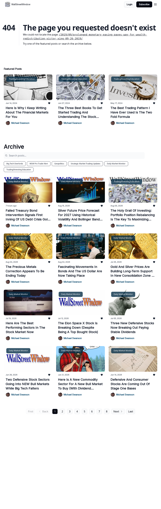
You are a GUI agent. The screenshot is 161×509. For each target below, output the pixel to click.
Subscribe (144, 4)
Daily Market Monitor (116, 163)
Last (130, 411)
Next (116, 411)
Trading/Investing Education (18, 169)
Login (129, 4)
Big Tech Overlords (14, 163)
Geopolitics (59, 163)
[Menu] (155, 4)
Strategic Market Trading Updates (85, 163)
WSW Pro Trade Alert (39, 163)
